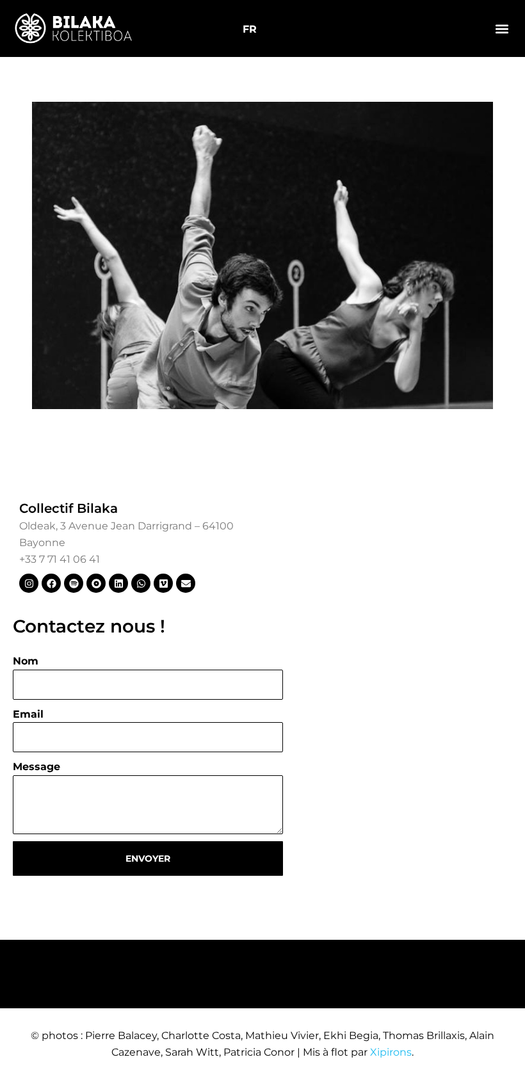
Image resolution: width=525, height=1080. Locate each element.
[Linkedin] (118, 583)
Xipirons (391, 1052)
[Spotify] (73, 583)
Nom (25, 661)
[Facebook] (51, 583)
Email (28, 714)
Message (36, 767)
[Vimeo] (163, 583)
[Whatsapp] (140, 583)
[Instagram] (28, 583)
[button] (501, 28)
